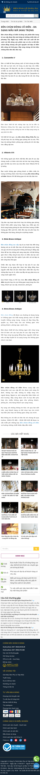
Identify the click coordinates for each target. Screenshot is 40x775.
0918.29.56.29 (34, 2)
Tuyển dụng (7, 678)
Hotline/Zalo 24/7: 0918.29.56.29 (14, 647)
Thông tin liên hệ (8, 687)
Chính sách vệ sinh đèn (10, 731)
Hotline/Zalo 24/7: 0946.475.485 (14, 650)
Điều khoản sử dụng (9, 734)
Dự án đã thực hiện (9, 681)
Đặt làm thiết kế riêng (10, 702)
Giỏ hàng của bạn (8, 656)
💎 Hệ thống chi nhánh (9, 2)
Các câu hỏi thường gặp (11, 653)
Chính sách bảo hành (10, 728)
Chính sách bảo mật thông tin (12, 737)
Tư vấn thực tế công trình (11, 699)
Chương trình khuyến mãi (11, 696)
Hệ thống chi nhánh (9, 684)
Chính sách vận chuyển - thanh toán (14, 725)
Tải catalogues (7, 705)
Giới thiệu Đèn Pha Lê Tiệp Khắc (13, 675)
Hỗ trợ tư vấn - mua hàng (11, 659)
